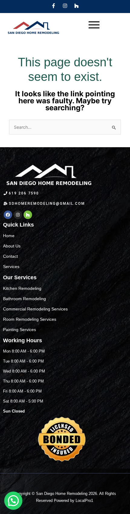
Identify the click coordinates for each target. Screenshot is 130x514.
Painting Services (19, 329)
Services (11, 266)
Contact (10, 256)
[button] (13, 501)
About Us (12, 246)
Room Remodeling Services (29, 319)
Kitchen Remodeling (22, 288)
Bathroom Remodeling (24, 298)
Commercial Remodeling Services (35, 309)
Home (9, 235)
